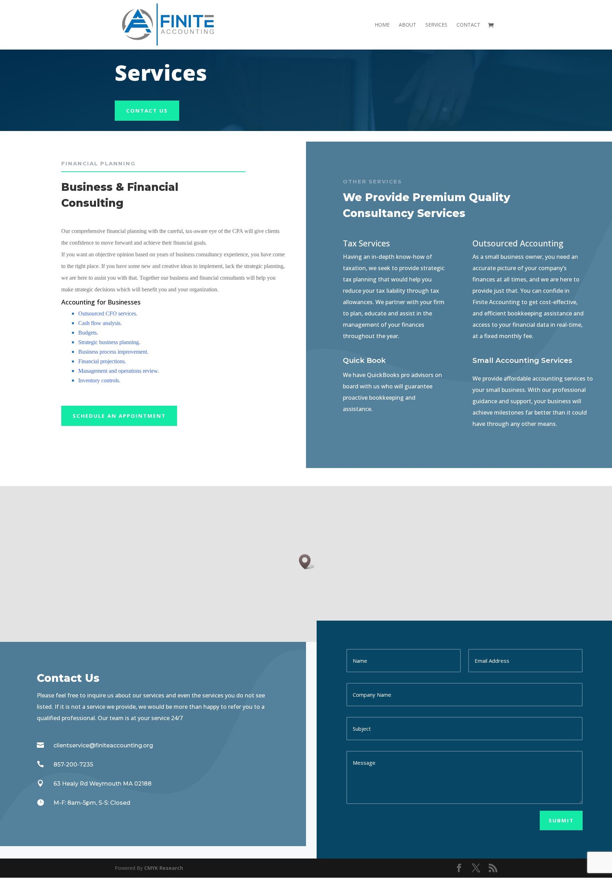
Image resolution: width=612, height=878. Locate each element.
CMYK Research (163, 868)
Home (382, 25)
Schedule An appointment (119, 415)
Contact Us (147, 110)
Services (436, 25)
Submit (561, 820)
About (407, 25)
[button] (307, 561)
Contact (468, 25)
